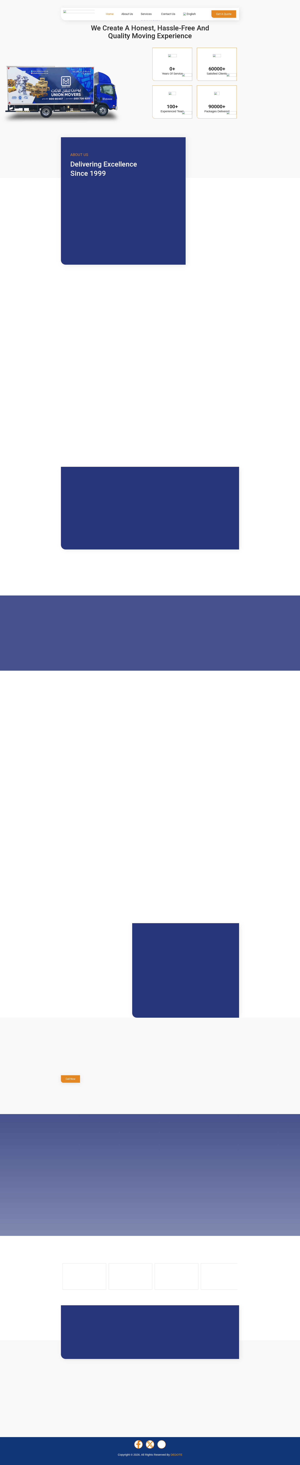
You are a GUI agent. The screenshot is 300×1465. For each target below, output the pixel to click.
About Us (127, 14)
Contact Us (168, 14)
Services (146, 14)
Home (110, 14)
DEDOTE (176, 1454)
